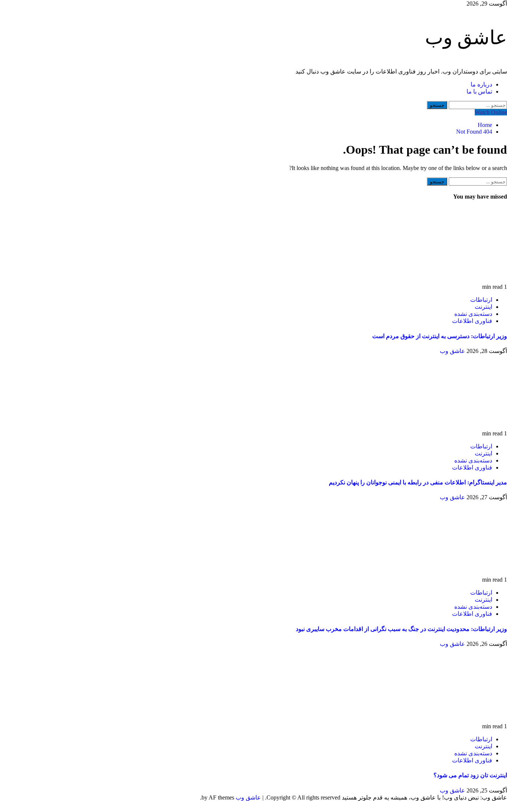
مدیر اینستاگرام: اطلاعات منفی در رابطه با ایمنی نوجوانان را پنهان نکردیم (418, 482)
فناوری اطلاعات (472, 321)
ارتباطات (481, 300)
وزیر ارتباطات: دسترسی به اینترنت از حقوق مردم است (439, 336)
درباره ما (481, 84)
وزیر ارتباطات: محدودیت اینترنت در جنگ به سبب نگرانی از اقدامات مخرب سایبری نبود (401, 629)
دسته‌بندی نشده (473, 314)
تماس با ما (479, 91)
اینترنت (483, 307)
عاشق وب (466, 37)
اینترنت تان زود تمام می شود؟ (470, 775)
